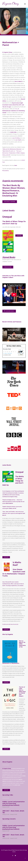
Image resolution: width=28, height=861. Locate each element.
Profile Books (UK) (6, 624)
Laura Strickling (15, 138)
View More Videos (10, 311)
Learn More (19, 235)
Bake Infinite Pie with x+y (9, 151)
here (15, 165)
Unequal (19, 472)
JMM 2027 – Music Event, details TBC (13, 812)
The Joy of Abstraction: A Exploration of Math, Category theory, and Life (13, 153)
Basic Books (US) (14, 624)
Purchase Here (7, 267)
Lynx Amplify (18, 140)
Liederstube (13, 132)
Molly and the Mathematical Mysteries (12, 149)
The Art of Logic (6, 107)
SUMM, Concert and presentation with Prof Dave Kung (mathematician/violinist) (13, 804)
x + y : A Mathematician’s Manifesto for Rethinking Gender (13, 111)
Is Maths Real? (17, 564)
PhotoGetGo (5, 171)
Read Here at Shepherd (9, 201)
